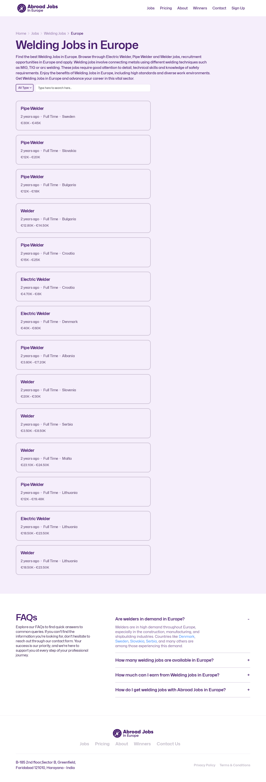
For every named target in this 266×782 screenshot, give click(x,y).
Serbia (151, 641)
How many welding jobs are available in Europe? (164, 660)
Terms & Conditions (235, 765)
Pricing (166, 8)
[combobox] (24, 88)
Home (21, 33)
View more (133, 115)
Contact (219, 8)
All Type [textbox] (23, 87)
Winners (200, 8)
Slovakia (137, 641)
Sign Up (238, 8)
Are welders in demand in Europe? (150, 619)
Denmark (187, 636)
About (182, 8)
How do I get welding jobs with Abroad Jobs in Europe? (170, 689)
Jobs (151, 8)
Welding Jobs (55, 33)
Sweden (121, 641)
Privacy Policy (204, 765)
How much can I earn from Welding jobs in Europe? (167, 675)
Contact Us (168, 743)
